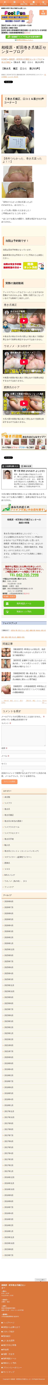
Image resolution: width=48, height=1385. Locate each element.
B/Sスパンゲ (9, 875)
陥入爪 (7, 845)
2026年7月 (8, 907)
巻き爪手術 (9, 839)
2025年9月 (8, 955)
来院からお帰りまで (11, 1327)
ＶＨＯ (7, 869)
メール (5, 756)
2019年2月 (8, 1075)
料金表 (6, 1350)
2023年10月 (9, 991)
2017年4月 (8, 1153)
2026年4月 (8, 925)
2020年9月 (8, 1057)
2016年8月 (8, 1201)
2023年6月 (8, 1015)
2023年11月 (9, 985)
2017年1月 (8, 1171)
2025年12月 (9, 949)
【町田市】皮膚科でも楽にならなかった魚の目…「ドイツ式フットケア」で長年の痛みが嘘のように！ (29, 663)
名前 (4, 748)
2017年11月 (9, 1111)
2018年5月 (8, 1093)
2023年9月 (8, 997)
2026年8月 (8, 901)
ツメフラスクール (11, 827)
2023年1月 (8, 1033)
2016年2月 (8, 1225)
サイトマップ (8, 1372)
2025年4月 (8, 973)
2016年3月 (8, 1219)
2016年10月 (9, 1189)
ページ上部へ (40, 1279)
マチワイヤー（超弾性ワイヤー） (18, 857)
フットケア (9, 887)
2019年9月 (8, 1063)
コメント (6, 723)
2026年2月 (8, 937)
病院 (6, 637)
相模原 (19, 637)
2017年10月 (9, 1117)
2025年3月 (8, 979)
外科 (42, 630)
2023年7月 (8, 1009)
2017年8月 (8, 1129)
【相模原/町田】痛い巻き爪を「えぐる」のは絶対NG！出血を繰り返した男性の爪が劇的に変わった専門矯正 (30, 676)
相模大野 (32, 630)
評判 (19, 630)
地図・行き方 (10, 596)
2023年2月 (8, 1027)
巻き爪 (16, 77)
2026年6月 (8, 913)
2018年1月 (8, 1105)
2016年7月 (8, 1207)
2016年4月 (8, 1213)
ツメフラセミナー (11, 833)
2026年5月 (8, 919)
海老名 (38, 630)
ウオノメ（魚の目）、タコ (15, 881)
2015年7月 (8, 1255)
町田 (23, 637)
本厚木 (13, 630)
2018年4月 (8, 1099)
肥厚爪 (7, 863)
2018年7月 (8, 1081)
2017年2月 (8, 1165)
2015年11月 (9, 1237)
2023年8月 (8, 1003)
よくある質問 (8, 1341)
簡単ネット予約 (24, 611)
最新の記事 (27, 466)
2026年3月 (8, 931)
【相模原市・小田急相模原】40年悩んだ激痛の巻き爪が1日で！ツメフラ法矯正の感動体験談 (29, 689)
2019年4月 (8, 1069)
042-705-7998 (27, 575)
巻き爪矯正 (9, 815)
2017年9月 (8, 1123)
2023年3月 (8, 1021)
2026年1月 (8, 943)
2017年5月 (8, 1147)
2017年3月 (8, 1159)
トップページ (8, 1323)
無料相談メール (24, 603)
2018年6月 (8, 1087)
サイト (4, 764)
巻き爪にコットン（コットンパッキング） (22, 851)
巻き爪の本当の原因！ (13, 821)
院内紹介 (7, 1336)
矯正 (27, 630)
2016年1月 (8, 1231)
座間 (9, 637)
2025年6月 (8, 967)
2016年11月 (9, 1183)
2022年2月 (8, 1039)
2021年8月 (8, 1045)
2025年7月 (8, 961)
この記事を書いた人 (11, 466)
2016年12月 (9, 1177)
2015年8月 (8, 1249)
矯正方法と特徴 (9, 1345)
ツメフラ (10, 77)
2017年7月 (8, 1135)
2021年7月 (8, 1051)
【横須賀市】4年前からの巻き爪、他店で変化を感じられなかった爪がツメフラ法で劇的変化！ (29, 652)
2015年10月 (9, 1243)
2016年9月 (8, 1195)
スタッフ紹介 (8, 1332)
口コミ (23, 630)
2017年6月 (8, 1141)
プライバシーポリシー (12, 1368)
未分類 (7, 797)
